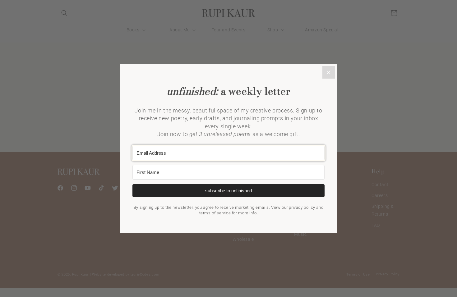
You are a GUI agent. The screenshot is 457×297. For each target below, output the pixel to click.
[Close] (328, 72)
